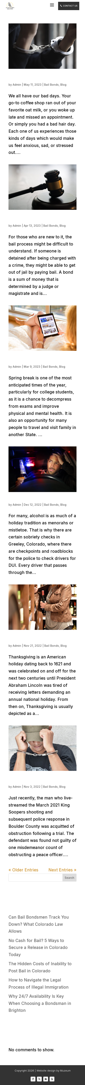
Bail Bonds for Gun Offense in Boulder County (38, 780)
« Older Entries (23, 869)
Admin (17, 84)
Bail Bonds (51, 84)
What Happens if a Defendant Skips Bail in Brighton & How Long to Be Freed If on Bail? (42, 219)
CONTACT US (68, 6)
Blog (63, 84)
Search (69, 877)
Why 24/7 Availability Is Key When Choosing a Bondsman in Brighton (39, 1003)
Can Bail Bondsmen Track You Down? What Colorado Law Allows (38, 924)
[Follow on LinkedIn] (45, 1079)
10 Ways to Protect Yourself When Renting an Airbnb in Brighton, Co (42, 360)
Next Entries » (62, 869)
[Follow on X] (39, 1079)
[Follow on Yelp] (52, 1079)
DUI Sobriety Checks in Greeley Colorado (40, 500)
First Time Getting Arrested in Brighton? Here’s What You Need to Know (40, 78)
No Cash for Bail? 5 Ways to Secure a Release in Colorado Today (38, 947)
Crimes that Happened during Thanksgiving (31, 639)
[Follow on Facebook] (33, 1079)
